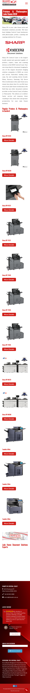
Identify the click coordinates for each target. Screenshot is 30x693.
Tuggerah (24, 669)
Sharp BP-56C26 (6, 171)
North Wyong (15, 667)
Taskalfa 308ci (6, 519)
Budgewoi (13, 662)
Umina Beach (6, 671)
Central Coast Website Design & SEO (19, 688)
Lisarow (23, 665)
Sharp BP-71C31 (6, 240)
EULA (11, 688)
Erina (25, 662)
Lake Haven (17, 665)
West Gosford (14, 671)
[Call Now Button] (27, 690)
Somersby (23, 667)
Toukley (18, 669)
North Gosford (6, 667)
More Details (9, 140)
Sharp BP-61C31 (6, 205)
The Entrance (11, 669)
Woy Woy (22, 671)
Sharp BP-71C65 (6, 345)
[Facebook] (16, 686)
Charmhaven (20, 662)
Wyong (4, 673)
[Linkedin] (14, 686)
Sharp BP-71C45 (6, 275)
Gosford (5, 665)
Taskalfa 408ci (6, 449)
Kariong (11, 665)
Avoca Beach (5, 662)
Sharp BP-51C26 (6, 136)
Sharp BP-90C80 (6, 414)
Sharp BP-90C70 (6, 380)
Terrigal (4, 669)
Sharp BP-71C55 (6, 310)
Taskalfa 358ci (6, 484)
